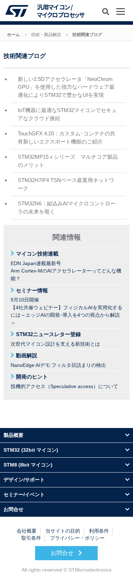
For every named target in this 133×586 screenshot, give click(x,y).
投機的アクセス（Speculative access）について (64, 381)
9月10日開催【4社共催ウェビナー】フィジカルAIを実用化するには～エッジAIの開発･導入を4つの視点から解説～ (66, 306)
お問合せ (63, 553)
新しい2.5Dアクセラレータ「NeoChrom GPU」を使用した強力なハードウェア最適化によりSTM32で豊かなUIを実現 (66, 87)
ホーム (13, 34)
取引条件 (31, 538)
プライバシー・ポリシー (77, 538)
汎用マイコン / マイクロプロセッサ (60, 11)
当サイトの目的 (62, 531)
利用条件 (99, 531)
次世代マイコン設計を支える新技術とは (55, 339)
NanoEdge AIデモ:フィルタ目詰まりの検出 (58, 360)
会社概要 (27, 531)
